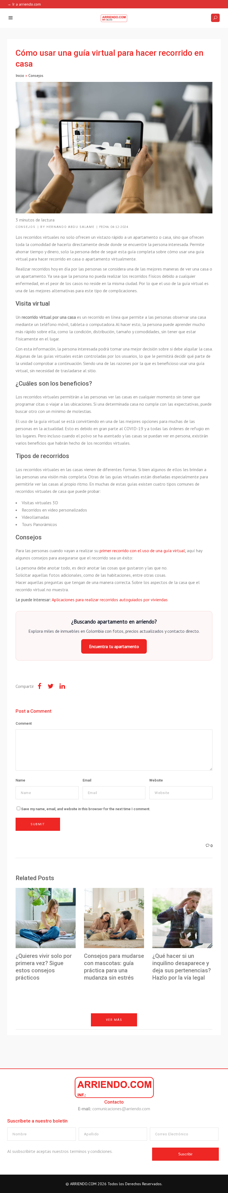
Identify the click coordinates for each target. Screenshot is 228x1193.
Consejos (35, 75)
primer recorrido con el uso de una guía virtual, (143, 550)
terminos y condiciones (91, 1151)
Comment (24, 723)
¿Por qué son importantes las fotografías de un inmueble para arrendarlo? (97, 1056)
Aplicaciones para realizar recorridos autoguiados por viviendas (110, 599)
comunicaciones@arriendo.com (121, 1108)
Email (87, 780)
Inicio (20, 75)
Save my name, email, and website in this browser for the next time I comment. (85, 809)
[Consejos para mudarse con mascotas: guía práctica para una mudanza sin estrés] (114, 918)
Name (20, 780)
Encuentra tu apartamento (114, 646)
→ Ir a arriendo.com (24, 4)
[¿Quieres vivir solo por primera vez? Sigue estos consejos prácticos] (46, 918)
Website (156, 780)
